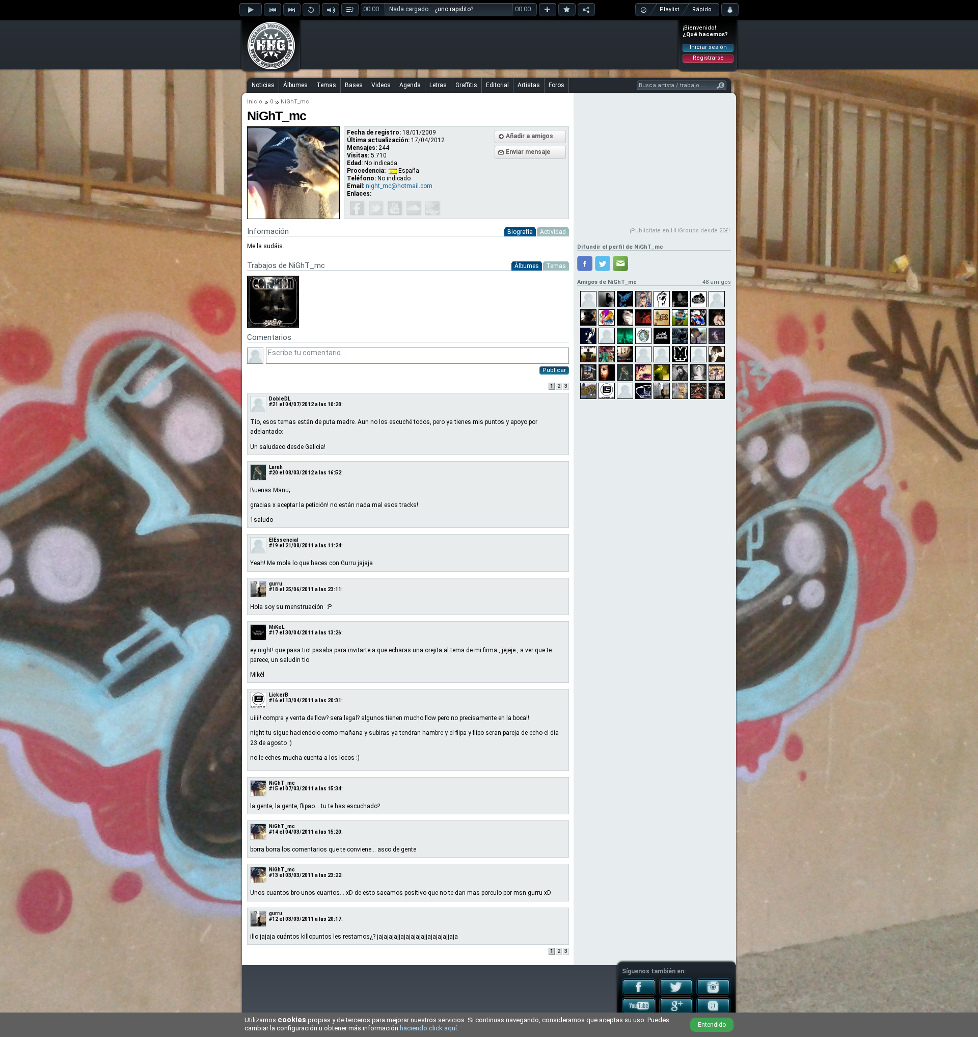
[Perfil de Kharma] (680, 335)
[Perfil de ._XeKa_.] (661, 354)
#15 (273, 788)
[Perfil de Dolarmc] (680, 372)
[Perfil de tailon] (716, 372)
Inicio (254, 101)
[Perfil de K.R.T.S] (588, 317)
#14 (273, 832)
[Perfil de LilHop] (588, 335)
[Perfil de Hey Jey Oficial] (643, 299)
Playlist (669, 9)
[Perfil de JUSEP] (661, 299)
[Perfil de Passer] (643, 335)
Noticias (263, 85)
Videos (381, 85)
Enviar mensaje (528, 151)
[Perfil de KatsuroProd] (698, 299)
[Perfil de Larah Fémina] (625, 372)
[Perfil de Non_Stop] (698, 390)
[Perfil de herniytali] (625, 317)
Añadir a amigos (529, 136)
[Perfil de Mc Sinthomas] (661, 372)
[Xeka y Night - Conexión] (273, 325)
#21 (273, 404)
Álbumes (295, 85)
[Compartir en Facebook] (584, 263)
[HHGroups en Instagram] (713, 993)
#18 (273, 589)
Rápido (702, 9)
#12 (273, 919)
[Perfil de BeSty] (643, 390)
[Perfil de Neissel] (625, 335)
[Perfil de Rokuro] (680, 390)
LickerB (278, 695)
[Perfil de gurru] (661, 390)
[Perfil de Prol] (680, 354)
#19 (273, 545)
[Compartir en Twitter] (602, 263)
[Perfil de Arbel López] (588, 390)
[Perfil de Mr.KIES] (661, 317)
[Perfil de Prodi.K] (680, 299)
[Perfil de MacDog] (698, 372)
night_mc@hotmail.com (399, 186)
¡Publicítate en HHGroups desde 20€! (680, 230)
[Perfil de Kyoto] (625, 390)
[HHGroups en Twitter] (676, 993)
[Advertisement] (489, 44)
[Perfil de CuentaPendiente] (661, 335)
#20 (273, 472)
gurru (275, 584)
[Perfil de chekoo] (680, 317)
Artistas (529, 85)
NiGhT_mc (282, 783)
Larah (276, 467)
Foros (556, 85)
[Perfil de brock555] (643, 372)
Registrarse (708, 58)
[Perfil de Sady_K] (716, 335)
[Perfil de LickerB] (606, 390)
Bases (354, 85)
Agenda (410, 85)
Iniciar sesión (708, 47)
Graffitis (466, 85)
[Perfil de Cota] (606, 299)
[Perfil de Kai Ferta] (716, 354)
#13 (273, 875)
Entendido (712, 1024)
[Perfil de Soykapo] (698, 317)
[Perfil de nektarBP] (716, 317)
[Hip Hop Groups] (267, 68)
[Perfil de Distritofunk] (606, 317)
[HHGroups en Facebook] (639, 993)
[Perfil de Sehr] (698, 354)
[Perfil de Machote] (588, 354)
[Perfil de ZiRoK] (588, 372)
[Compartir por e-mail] (620, 263)
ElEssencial (283, 540)
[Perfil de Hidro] (606, 372)
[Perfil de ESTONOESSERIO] (643, 354)
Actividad (553, 231)
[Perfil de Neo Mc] (606, 354)
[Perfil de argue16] (716, 299)
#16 (273, 700)
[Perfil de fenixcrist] (625, 299)
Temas (326, 85)
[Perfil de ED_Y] (716, 390)
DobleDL (279, 399)
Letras (438, 85)
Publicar (554, 370)
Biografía (520, 231)
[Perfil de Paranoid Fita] (643, 317)
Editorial (497, 85)
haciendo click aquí (428, 1028)
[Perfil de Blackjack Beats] (625, 354)
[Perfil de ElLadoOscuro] (588, 299)
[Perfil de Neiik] (698, 335)
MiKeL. (277, 627)
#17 (273, 632)
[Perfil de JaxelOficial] (606, 335)
